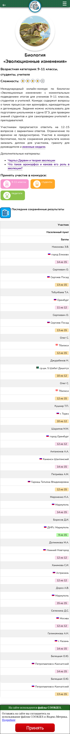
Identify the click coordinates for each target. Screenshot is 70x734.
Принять (35, 728)
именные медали (33, 147)
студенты (46, 182)
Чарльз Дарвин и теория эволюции (31, 160)
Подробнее (8, 719)
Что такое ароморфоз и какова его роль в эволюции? (38, 166)
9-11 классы (18, 182)
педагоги (16, 193)
